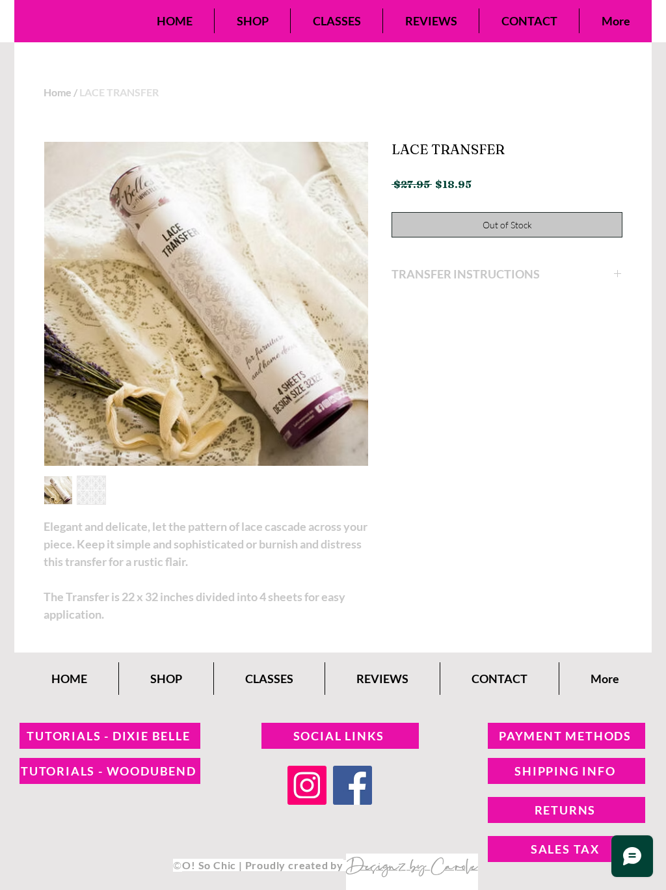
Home (58, 92)
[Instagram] (306, 785)
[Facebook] (352, 785)
